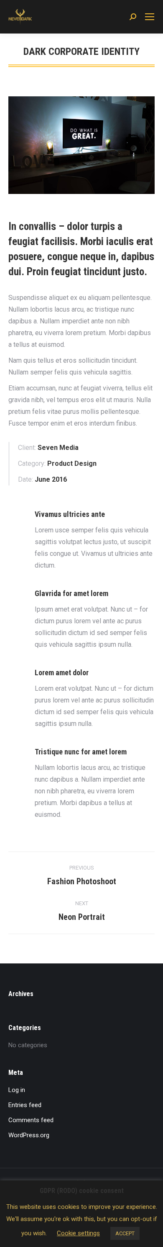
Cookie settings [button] (78, 1233)
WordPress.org (28, 1135)
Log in (16, 1090)
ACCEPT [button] (125, 1233)
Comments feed (30, 1120)
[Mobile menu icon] (150, 17)
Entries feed (24, 1105)
